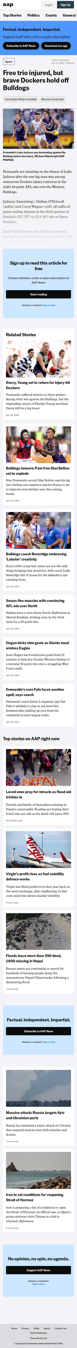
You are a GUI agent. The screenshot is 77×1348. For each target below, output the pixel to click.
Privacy (25, 1328)
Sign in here (49, 305)
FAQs (36, 1328)
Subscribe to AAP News (21, 46)
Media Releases (38, 1333)
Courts (51, 15)
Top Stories (12, 15)
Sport (9, 61)
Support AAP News (38, 1270)
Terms (14, 1328)
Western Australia (52, 99)
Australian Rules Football (20, 99)
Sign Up (65, 5)
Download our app (56, 46)
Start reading (38, 294)
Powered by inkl (38, 1338)
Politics (33, 15)
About (47, 1328)
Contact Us (60, 1328)
